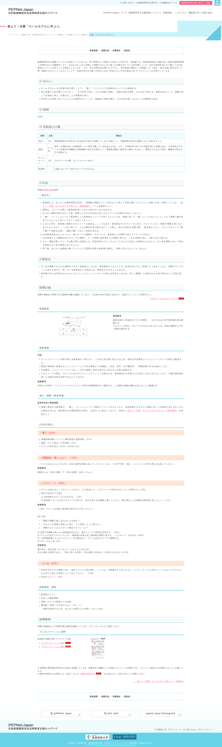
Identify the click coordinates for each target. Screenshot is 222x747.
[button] (217, 3)
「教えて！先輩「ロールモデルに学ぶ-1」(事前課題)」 (152, 411)
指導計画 (105, 50)
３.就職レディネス (73, 35)
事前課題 (94, 50)
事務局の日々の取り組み (201, 13)
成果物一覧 (25, 35)
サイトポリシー (206, 729)
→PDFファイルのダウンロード (163, 299)
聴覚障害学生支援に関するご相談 (195, 3)
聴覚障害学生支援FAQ (148, 3)
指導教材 (116, 50)
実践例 (127, 50)
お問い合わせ (128, 3)
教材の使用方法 (88, 674)
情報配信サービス (169, 3)
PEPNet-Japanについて (115, 13)
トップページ (13, 35)
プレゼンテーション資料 (53, 643)
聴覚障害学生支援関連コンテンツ (145, 13)
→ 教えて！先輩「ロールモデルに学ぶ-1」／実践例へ (158, 681)
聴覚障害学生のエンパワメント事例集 (47, 35)
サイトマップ (175, 729)
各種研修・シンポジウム (175, 13)
